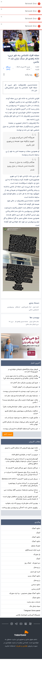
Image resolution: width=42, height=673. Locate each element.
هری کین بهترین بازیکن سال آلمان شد (24, 383)
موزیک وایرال (35, 546)
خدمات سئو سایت (33, 602)
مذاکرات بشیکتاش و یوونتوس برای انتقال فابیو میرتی (21, 412)
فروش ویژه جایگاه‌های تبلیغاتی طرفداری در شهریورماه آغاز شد (23, 370)
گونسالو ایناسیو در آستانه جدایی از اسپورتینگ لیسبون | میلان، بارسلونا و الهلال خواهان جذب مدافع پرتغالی (21, 461)
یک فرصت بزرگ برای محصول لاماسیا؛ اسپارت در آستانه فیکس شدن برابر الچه (21, 473)
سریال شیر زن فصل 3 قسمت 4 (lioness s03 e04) (20, 479)
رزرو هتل (37, 567)
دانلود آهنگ (36, 528)
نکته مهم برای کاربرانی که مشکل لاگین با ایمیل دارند (21, 449)
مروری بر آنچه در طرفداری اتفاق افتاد (25, 455)
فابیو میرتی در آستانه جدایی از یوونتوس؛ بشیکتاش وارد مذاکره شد (23, 484)
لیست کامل (8, 434)
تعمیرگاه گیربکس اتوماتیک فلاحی (28, 615)
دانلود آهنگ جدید (34, 576)
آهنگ (38, 533)
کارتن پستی (36, 589)
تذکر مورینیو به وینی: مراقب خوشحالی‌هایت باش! (20, 407)
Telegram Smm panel (32, 611)
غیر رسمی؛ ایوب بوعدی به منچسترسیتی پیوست (20, 391)
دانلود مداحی (35, 585)
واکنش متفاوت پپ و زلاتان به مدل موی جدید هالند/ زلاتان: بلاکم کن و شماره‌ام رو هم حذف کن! (21, 377)
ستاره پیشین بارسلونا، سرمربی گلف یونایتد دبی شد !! (21, 491)
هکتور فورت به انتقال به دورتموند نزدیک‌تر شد (21, 418)
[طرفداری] (21, 633)
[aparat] (30, 623)
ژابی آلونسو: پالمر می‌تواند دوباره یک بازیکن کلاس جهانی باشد (20, 423)
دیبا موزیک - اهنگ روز (32, 563)
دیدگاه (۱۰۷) (8, 68)
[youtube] (21, 623)
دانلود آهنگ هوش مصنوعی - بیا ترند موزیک (24, 593)
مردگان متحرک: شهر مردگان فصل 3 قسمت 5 (22, 468)
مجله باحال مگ (34, 606)
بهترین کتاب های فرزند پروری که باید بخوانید (21, 503)
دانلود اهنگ (36, 598)
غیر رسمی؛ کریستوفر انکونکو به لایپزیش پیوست (20, 429)
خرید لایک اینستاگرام (32, 550)
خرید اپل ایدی (35, 572)
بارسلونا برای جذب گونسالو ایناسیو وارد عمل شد (21, 396)
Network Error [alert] (31, 3)
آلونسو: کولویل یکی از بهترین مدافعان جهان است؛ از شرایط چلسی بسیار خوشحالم (20, 498)
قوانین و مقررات (21, 646)
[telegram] (16, 623)
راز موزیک (36, 554)
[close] (1, 2)
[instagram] (11, 623)
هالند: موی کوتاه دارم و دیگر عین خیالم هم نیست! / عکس (20, 401)
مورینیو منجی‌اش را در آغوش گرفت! (25, 387)
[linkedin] (25, 623)
